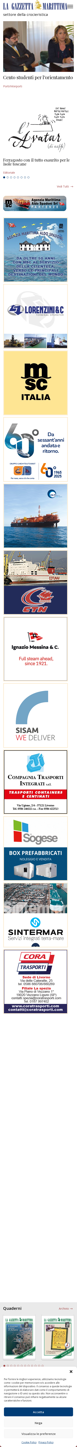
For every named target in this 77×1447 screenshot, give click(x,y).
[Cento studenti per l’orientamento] (38, 46)
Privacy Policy (46, 1442)
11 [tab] (39, 1366)
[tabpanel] (38, 166)
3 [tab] (11, 177)
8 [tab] (28, 177)
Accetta (38, 1412)
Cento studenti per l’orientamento (38, 77)
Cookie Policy (29, 1442)
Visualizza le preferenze (39, 1434)
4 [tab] (15, 177)
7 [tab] (25, 177)
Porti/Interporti (12, 86)
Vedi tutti (63, 186)
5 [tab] (18, 177)
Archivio (64, 1308)
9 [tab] (32, 1366)
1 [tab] (4, 177)
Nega (38, 1423)
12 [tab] (43, 1366)
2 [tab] (8, 177)
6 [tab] (22, 177)
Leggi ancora (38, 166)
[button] (71, 1372)
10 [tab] (36, 1366)
